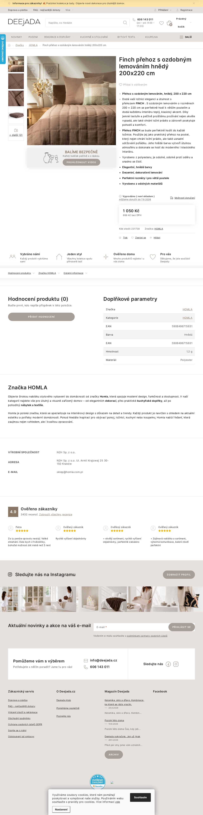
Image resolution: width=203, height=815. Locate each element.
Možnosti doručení (185, 197)
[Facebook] (168, 664)
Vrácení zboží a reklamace (23, 712)
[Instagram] (175, 664)
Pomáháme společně (67, 708)
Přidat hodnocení (41, 316)
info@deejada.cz (103, 660)
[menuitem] (16, 37)
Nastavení (61, 809)
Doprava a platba (17, 10)
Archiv (114, 754)
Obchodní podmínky (19, 718)
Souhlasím (140, 797)
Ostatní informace (73, 273)
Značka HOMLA (47, 273)
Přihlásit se (181, 627)
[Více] (186, 37)
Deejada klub (63, 700)
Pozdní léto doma (114, 720)
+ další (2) (16, 135)
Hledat (125, 23)
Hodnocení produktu (19, 273)
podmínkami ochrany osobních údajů (147, 635)
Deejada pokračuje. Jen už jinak (122, 736)
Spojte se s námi (17, 730)
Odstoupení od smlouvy (21, 736)
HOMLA (158, 228)
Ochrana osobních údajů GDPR (25, 724)
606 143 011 (145, 19)
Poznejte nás (63, 716)
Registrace (186, 10)
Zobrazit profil (179, 574)
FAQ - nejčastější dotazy (46, 10)
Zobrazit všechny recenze (55, 514)
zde (117, 801)
